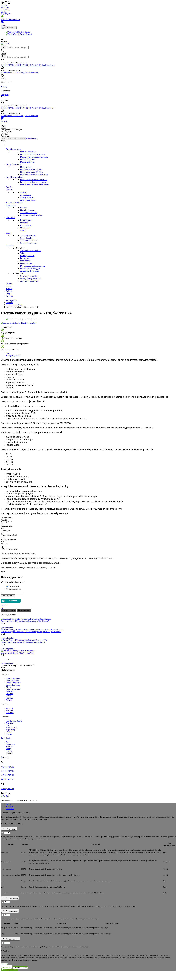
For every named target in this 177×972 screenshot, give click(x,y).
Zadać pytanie (25, 610)
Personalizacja (14, 939)
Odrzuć (4, 964)
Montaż (9, 734)
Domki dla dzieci (27, 159)
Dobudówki (25, 261)
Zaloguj (4, 86)
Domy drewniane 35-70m (31, 172)
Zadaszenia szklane (28, 212)
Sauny (8, 696)
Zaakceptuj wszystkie (9, 970)
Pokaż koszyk (31, 138)
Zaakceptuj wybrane (20, 967)
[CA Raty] (5, 796)
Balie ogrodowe (27, 255)
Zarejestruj (5, 95)
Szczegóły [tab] (10, 806)
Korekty (9, 746)
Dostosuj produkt (7, 627)
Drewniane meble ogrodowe (32, 266)
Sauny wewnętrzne (28, 243)
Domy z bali (25, 167)
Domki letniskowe (28, 152)
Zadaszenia (10, 691)
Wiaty (22, 253)
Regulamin (10, 723)
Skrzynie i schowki (28, 276)
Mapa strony (10, 730)
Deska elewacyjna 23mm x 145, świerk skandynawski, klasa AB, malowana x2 (31, 632)
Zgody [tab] (8, 804)
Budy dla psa (26, 263)
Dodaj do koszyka (8, 596)
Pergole (23, 207)
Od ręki (9, 700)
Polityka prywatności (14, 721)
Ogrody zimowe (27, 210)
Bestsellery (10, 713)
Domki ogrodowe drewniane (32, 154)
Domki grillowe (27, 162)
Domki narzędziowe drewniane (33, 179)
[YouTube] (6, 3)
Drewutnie (24, 258)
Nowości (9, 710)
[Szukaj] (3, 47)
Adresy (8, 749)
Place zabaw (25, 225)
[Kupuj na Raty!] (11, 600)
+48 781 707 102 (7, 65)
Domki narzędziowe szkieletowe (34, 184)
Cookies (9, 753)
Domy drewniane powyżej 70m (34, 174)
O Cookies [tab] (10, 809)
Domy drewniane (12, 681)
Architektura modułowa (30, 250)
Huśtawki (24, 222)
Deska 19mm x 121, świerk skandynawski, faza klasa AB (23, 642)
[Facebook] (2, 3)
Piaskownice (25, 220)
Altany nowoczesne (25, 193)
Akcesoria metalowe (29, 281)
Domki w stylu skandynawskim (34, 157)
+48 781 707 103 (21, 65)
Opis (7, 353)
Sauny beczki (26, 238)
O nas (8, 725)
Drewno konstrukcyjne (30, 268)
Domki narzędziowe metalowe (33, 182)
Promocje (9, 708)
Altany (8, 687)
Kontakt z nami (11, 727)
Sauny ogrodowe (27, 235)
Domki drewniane (13, 678)
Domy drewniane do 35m (31, 169)
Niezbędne (12, 829)
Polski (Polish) (24, 32)
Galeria (8, 732)
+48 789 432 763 (7, 779)
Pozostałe (9, 698)
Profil (8, 742)
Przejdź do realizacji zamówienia (13, 138)
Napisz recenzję (10, 610)
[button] (88, 51)
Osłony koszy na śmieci (30, 278)
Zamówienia (10, 744)
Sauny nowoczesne (28, 240)
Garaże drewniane (13, 685)
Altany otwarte (26, 197)
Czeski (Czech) (25, 34)
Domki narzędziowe (13, 683)
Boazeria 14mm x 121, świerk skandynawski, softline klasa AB (25, 621)
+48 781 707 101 (34, 65)
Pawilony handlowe (13, 689)
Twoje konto (6, 738)
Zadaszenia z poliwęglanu (31, 215)
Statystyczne (13, 899)
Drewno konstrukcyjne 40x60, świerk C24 (17, 653)
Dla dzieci (9, 694)
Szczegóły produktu (13, 355)
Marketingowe (13, 911)
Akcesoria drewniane (29, 271)
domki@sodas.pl (48, 65)
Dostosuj (5, 967)
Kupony (9, 751)
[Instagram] (9, 3)
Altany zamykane (28, 200)
